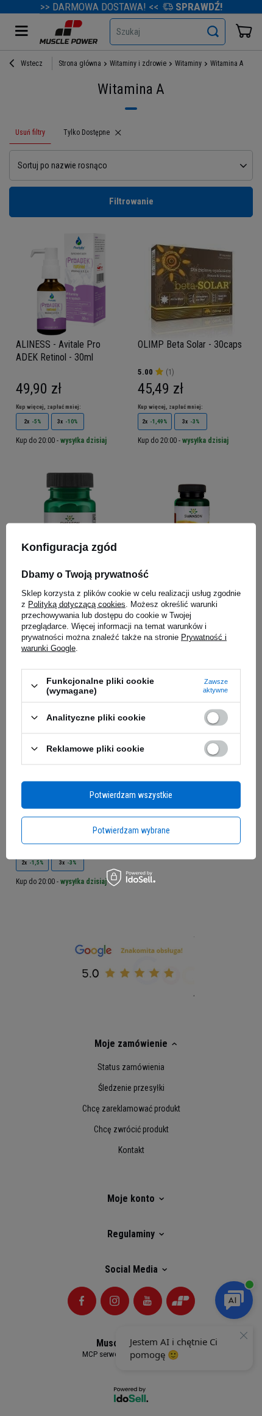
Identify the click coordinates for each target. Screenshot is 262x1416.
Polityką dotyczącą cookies (77, 604)
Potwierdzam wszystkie (131, 795)
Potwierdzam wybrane (131, 830)
